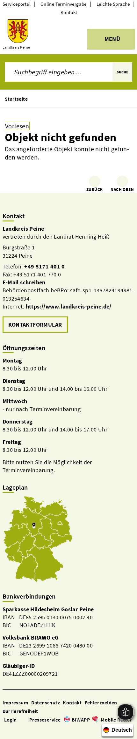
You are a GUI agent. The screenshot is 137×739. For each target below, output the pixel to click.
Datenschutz (45, 702)
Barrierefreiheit (20, 711)
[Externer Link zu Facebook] (6, 728)
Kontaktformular (35, 324)
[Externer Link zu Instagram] (13, 728)
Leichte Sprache (113, 4)
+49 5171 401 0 (44, 266)
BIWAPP (81, 719)
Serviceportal (17, 4)
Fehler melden (101, 702)
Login (10, 719)
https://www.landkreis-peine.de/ (69, 306)
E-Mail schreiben (24, 282)
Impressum (15, 702)
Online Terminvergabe (63, 4)
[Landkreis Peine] (69, 280)
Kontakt (69, 12)
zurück (94, 189)
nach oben (122, 189)
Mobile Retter (116, 719)
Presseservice (45, 719)
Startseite (16, 99)
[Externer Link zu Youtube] (21, 728)
